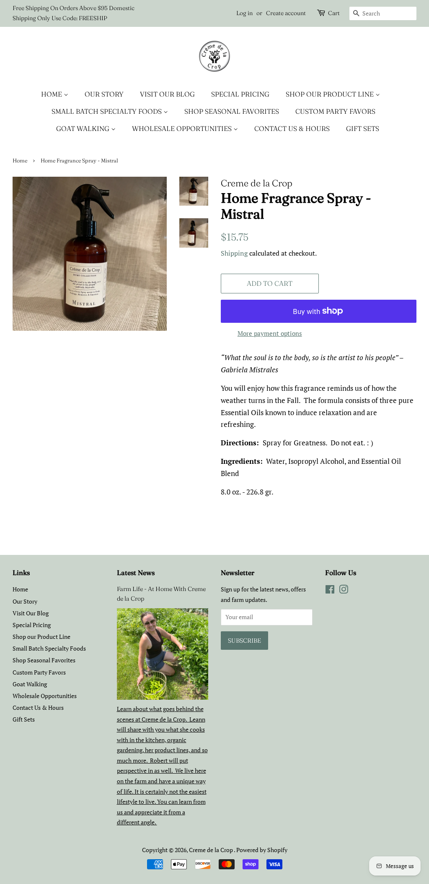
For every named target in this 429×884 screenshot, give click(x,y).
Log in (244, 13)
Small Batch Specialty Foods (107, 111)
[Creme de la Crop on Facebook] (330, 591)
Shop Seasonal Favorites (231, 111)
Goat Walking (83, 128)
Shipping (234, 253)
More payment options (270, 333)
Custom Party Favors (335, 111)
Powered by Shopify (261, 850)
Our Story (104, 94)
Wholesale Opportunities (182, 128)
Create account (286, 13)
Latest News (136, 572)
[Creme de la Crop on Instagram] (343, 591)
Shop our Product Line (330, 94)
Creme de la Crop (211, 850)
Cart (334, 13)
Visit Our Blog (167, 94)
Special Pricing (240, 94)
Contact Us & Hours (292, 128)
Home (52, 94)
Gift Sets (362, 128)
